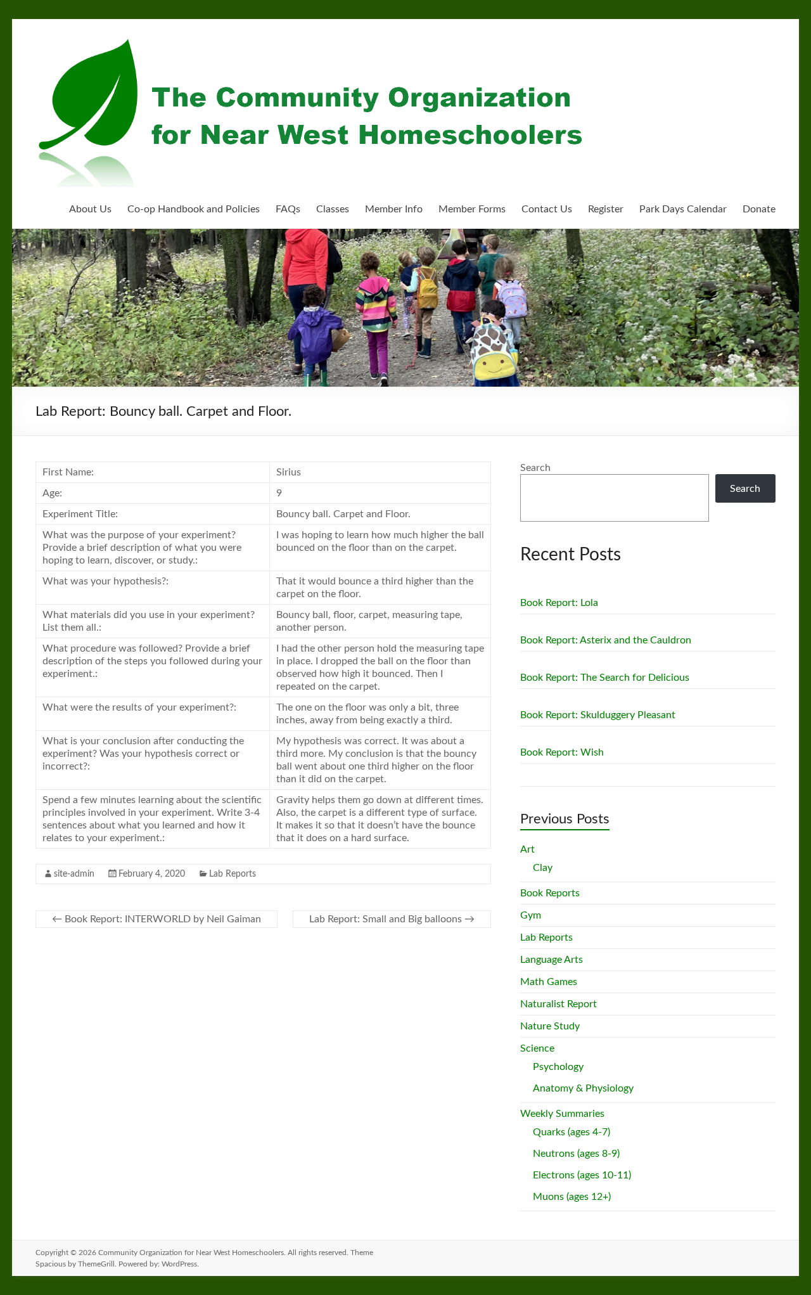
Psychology (558, 1067)
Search (535, 468)
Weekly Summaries (562, 1114)
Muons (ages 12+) (572, 1197)
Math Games (548, 982)
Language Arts (551, 960)
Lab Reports (232, 874)
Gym (530, 915)
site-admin (74, 874)
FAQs (288, 209)
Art (527, 849)
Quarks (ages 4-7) (571, 1132)
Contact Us (546, 209)
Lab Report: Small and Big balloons (392, 919)
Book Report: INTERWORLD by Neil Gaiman (156, 919)
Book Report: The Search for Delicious (604, 678)
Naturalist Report (558, 1004)
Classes (332, 209)
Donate (759, 209)
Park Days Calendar (683, 209)
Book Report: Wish (562, 752)
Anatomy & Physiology (583, 1088)
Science (537, 1048)
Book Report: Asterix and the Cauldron (605, 640)
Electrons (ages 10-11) (582, 1175)
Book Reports (550, 893)
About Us (90, 209)
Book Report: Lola (559, 603)
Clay (542, 868)
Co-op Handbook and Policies (193, 209)
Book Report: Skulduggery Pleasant (597, 715)
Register (605, 209)
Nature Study (550, 1026)
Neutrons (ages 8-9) (576, 1154)
